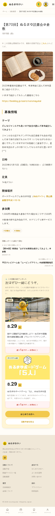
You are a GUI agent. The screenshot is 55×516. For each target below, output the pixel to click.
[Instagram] (5, 457)
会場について (8, 491)
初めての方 (39, 4)
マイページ (46, 4)
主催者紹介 (7, 487)
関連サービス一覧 (9, 473)
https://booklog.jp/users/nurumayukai (21, 101)
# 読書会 (7, 230)
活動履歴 (13, 11)
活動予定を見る (27, 421)
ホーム (5, 11)
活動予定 (6, 469)
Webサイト (38, 196)
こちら (44, 43)
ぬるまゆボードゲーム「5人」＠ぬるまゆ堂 (26, 391)
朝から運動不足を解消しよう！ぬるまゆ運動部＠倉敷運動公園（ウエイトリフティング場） (27, 337)
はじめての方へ (27, 414)
